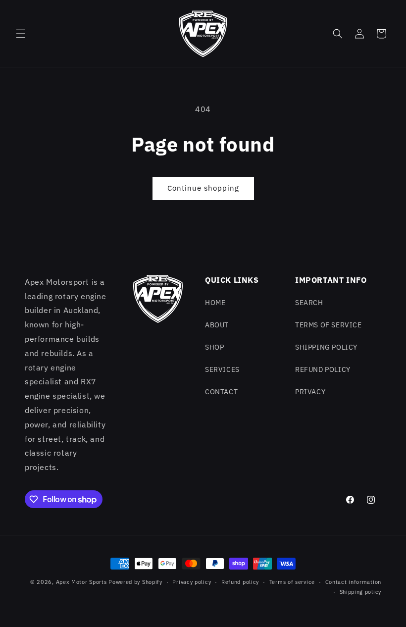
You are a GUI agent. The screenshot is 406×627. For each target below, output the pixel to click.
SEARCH (309, 302)
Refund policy (240, 581)
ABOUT (217, 324)
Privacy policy (191, 581)
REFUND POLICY (323, 369)
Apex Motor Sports (81, 581)
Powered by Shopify (135, 581)
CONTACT (221, 391)
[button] (21, 34)
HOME (215, 302)
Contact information (353, 581)
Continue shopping (203, 188)
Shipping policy (361, 591)
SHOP (214, 347)
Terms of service (292, 581)
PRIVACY (310, 391)
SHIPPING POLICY (326, 347)
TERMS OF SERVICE (328, 324)
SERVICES (222, 369)
